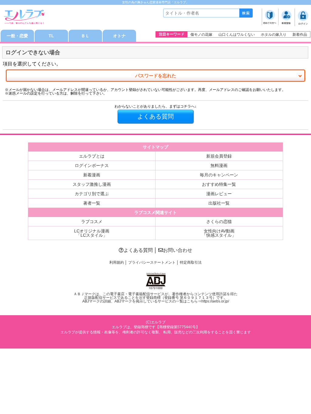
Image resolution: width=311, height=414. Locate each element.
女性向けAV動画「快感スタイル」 (219, 233)
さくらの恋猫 (219, 221)
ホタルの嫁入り (273, 34)
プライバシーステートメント (152, 262)
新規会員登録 (219, 156)
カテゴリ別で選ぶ (92, 193)
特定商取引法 (191, 262)
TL (51, 35)
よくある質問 (138, 250)
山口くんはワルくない (236, 34)
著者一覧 (91, 203)
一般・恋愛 (17, 35)
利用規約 (116, 262)
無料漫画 (218, 165)
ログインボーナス (92, 165)
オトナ (119, 35)
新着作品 (299, 34)
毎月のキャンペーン (219, 174)
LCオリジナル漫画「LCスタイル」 (91, 233)
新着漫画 (91, 174)
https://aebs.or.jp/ (215, 301)
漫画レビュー (219, 193)
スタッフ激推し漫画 (92, 184)
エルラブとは (91, 156)
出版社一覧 (219, 203)
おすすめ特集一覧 (219, 184)
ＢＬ (85, 35)
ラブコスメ (91, 221)
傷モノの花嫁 (201, 34)
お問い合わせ (177, 250)
